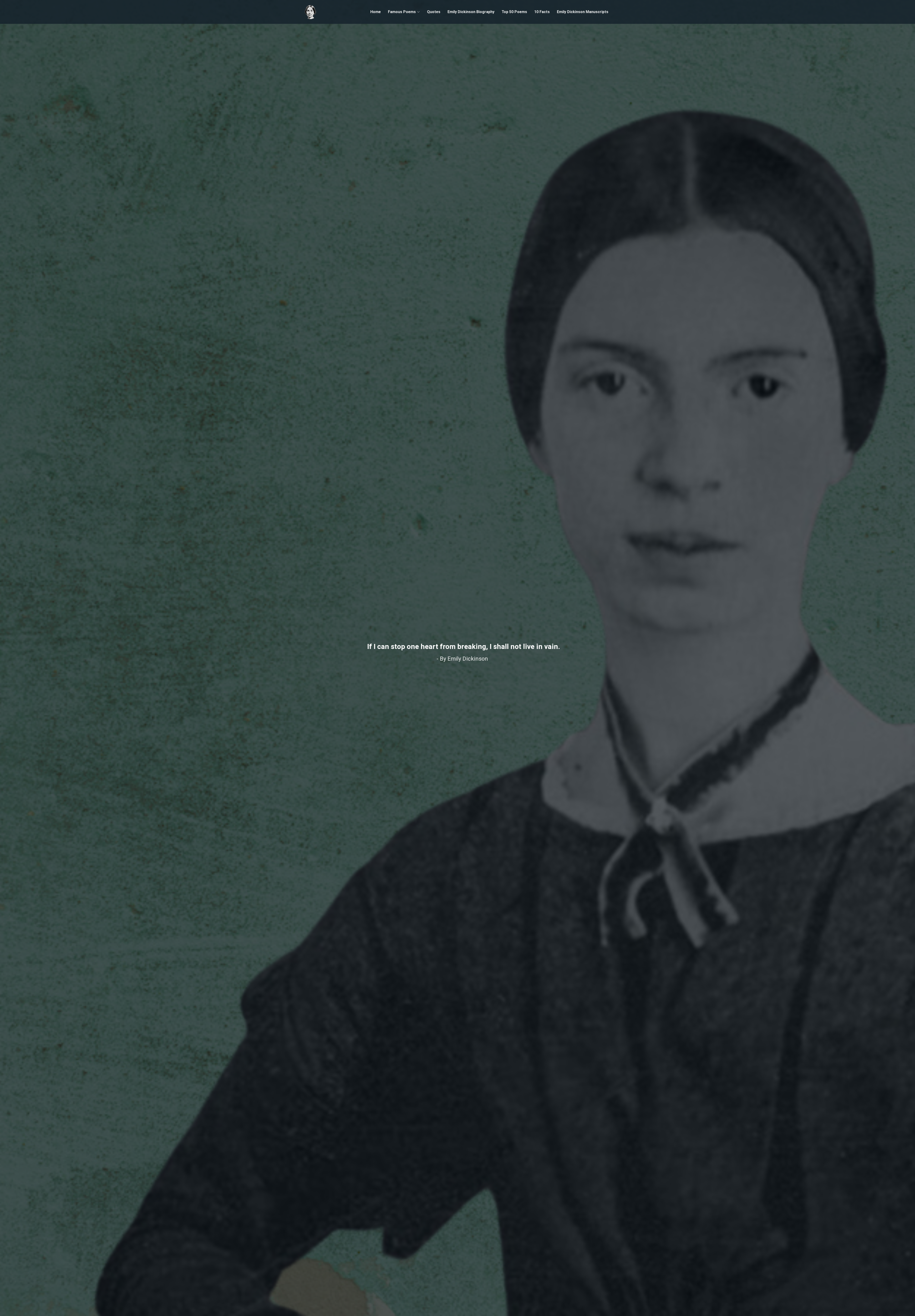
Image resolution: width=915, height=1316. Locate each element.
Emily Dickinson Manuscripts (582, 12)
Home (375, 12)
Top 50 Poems (514, 12)
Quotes (433, 12)
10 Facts (542, 12)
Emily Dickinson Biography (470, 12)
